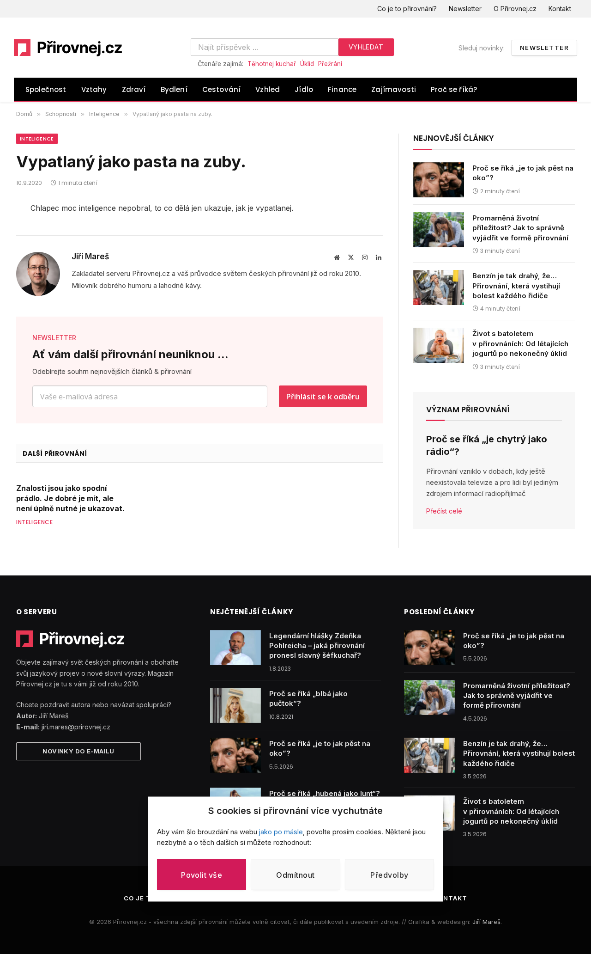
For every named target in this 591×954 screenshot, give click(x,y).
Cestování (221, 89)
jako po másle (281, 831)
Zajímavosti (393, 89)
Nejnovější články (453, 138)
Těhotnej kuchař (271, 63)
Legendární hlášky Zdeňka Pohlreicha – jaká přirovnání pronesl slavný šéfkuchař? (317, 645)
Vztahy (94, 89)
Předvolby (389, 874)
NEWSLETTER (54, 338)
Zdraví (134, 89)
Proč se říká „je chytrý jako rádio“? (486, 445)
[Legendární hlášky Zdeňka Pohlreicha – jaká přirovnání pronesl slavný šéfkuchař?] (235, 647)
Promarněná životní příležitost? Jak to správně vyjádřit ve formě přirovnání (520, 228)
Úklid (307, 63)
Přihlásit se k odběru (323, 396)
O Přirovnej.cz (515, 8)
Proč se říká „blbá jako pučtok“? (308, 698)
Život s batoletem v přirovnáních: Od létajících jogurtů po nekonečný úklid (520, 343)
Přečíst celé (444, 510)
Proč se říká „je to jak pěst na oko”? (522, 173)
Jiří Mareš (90, 256)
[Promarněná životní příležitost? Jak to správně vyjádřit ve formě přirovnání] (438, 229)
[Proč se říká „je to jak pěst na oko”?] (438, 179)
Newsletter (465, 8)
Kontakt (560, 8)
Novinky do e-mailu (78, 751)
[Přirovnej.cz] (68, 47)
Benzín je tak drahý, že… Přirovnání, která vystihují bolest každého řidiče (516, 285)
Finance (342, 89)
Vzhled (267, 89)
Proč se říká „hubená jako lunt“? (324, 793)
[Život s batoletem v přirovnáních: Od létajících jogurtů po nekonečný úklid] (438, 345)
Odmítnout (295, 874)
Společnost (45, 89)
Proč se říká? (454, 89)
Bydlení (174, 89)
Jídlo (304, 89)
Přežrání (330, 63)
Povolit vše (201, 874)
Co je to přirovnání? (407, 8)
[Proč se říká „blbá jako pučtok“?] (235, 705)
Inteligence (37, 138)
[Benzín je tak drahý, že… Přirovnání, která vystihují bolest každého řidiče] (438, 287)
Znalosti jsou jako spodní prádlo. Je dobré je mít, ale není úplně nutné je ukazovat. (70, 498)
